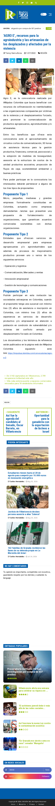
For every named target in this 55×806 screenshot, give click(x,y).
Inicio (13, 804)
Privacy (32, 804)
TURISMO (40, 28)
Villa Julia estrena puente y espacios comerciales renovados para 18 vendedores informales (28, 382)
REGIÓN (43, 53)
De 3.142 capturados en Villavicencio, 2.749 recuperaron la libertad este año (25, 377)
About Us (22, 804)
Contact (41, 804)
